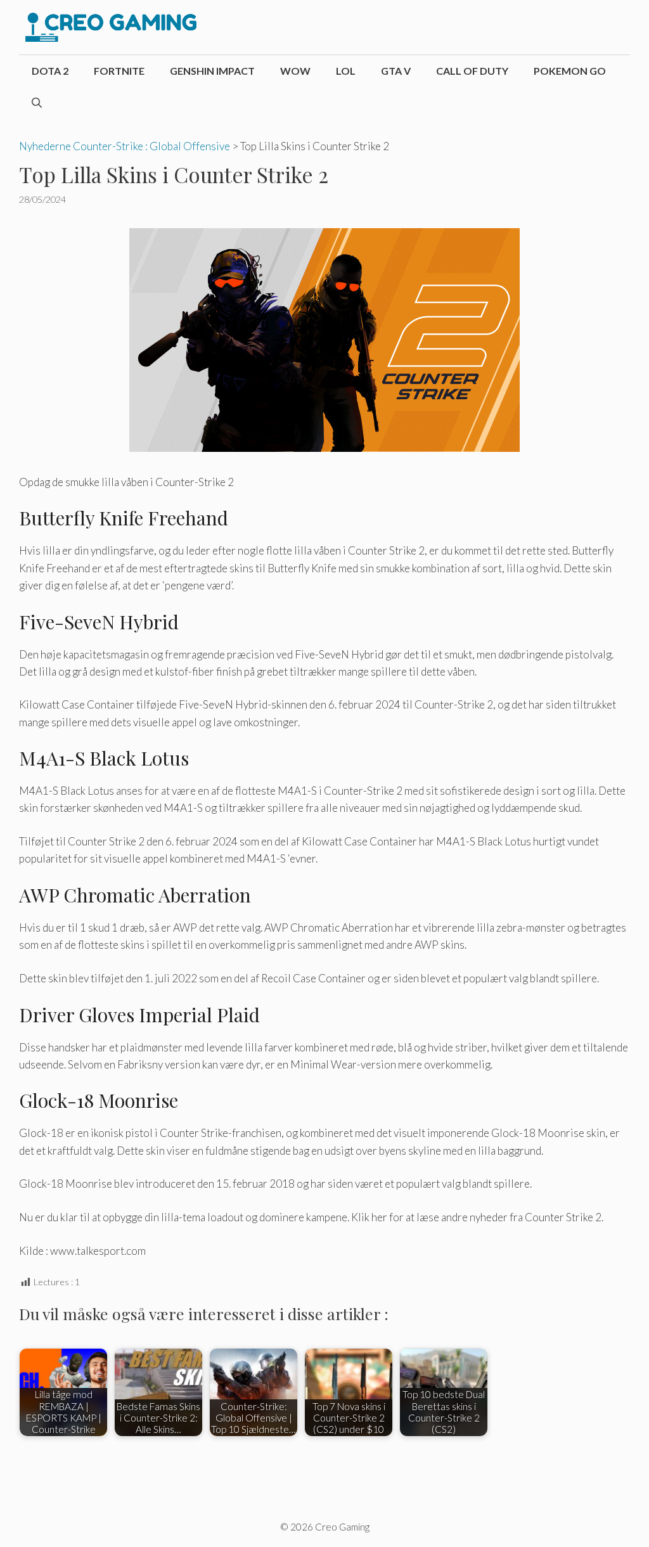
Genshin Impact (212, 71)
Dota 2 (50, 71)
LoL (346, 71)
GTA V (396, 71)
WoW (295, 71)
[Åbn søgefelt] (37, 103)
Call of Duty (472, 71)
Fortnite (119, 71)
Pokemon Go (570, 71)
